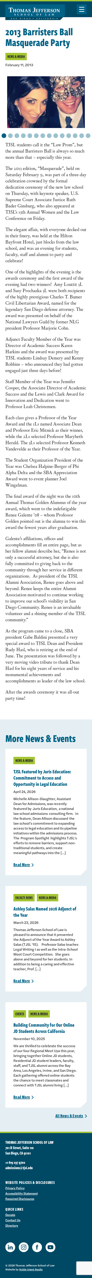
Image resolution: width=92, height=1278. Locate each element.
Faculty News (24, 897)
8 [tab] (49, 136)
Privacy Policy (15, 1188)
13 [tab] (82, 136)
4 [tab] (23, 136)
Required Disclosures (19, 1198)
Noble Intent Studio (31, 1269)
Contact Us (12, 1220)
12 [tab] (75, 136)
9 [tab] (55, 136)
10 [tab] (62, 136)
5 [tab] (29, 136)
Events (19, 1013)
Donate (10, 1214)
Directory (11, 1225)
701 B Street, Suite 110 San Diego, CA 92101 (19, 1150)
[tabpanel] (46, 102)
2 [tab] (10, 136)
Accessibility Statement (21, 1193)
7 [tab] (43, 136)
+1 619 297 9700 (15, 1162)
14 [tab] (88, 136)
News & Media (16, 56)
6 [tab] (36, 136)
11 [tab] (69, 136)
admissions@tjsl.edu (19, 1168)
